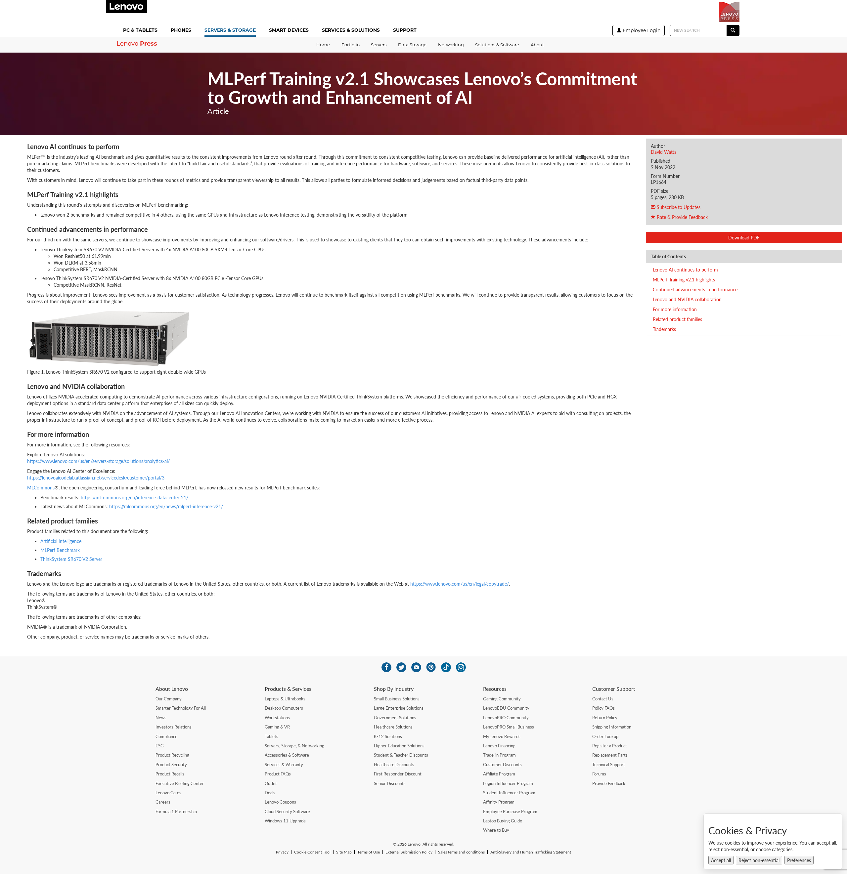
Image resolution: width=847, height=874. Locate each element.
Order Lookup (605, 736)
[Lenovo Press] (729, 12)
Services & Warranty (284, 765)
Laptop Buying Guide (502, 821)
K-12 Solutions (388, 736)
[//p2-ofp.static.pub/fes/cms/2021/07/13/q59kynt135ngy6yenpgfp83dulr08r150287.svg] (401, 667)
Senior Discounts (390, 783)
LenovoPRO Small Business (508, 727)
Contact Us (602, 699)
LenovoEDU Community (506, 708)
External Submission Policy (408, 852)
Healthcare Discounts (394, 765)
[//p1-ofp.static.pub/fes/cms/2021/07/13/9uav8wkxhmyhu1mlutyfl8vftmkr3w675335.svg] (416, 667)
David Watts (663, 151)
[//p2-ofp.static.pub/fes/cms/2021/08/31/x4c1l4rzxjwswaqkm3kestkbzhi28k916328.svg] (431, 667)
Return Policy (604, 718)
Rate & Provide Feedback (681, 217)
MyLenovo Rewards (501, 736)
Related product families (677, 319)
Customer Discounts (502, 765)
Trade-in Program (499, 755)
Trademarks (664, 329)
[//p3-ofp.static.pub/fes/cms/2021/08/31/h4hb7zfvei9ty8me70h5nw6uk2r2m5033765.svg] (461, 667)
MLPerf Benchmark (60, 550)
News (161, 718)
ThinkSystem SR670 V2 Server (71, 559)
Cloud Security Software (287, 811)
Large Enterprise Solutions (399, 708)
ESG (160, 746)
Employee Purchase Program (510, 811)
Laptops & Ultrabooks (285, 699)
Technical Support (608, 765)
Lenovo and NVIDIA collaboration (687, 299)
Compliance (166, 736)
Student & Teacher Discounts (401, 755)
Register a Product (609, 746)
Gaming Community (502, 699)
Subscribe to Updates (677, 207)
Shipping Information (611, 727)
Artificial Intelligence (60, 541)
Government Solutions (395, 718)
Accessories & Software (287, 755)
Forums (599, 774)
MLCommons (41, 487)
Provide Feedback (608, 783)
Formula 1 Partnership (176, 811)
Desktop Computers (284, 708)
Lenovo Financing (499, 746)
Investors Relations (174, 727)
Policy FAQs (603, 708)
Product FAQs (278, 774)
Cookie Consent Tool (312, 852)
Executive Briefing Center (180, 783)
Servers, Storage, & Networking (294, 746)
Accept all (721, 860)
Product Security (171, 765)
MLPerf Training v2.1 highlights (684, 279)
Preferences (799, 860)
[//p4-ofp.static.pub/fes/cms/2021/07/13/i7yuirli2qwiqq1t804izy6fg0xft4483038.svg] (386, 667)
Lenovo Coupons (280, 802)
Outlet (271, 783)
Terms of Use (368, 852)
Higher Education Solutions (399, 746)
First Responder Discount (398, 774)
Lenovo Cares (168, 793)
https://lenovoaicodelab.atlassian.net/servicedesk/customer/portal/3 (95, 477)
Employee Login (640, 30)
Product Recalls (170, 774)
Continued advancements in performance (695, 289)
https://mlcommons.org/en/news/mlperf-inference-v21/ (166, 506)
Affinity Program (498, 802)
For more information (675, 309)
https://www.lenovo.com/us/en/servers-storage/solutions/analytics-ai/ (98, 461)
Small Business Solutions (397, 699)
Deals (270, 793)
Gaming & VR (277, 727)
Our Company (169, 699)
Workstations (277, 718)
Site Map (344, 852)
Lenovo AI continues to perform (685, 269)
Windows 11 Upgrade (285, 821)
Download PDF (744, 237)
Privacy (282, 852)
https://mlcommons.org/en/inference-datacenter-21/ (134, 497)
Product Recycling (172, 755)
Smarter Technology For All (181, 708)
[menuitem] (141, 30)
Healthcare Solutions (393, 727)
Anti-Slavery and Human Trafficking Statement (530, 852)
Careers (163, 802)
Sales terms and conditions (461, 852)
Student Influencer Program (509, 793)
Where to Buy (496, 830)
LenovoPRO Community (506, 718)
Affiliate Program (499, 774)
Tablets (271, 736)
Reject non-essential (759, 860)
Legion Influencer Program (508, 783)
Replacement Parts (610, 755)
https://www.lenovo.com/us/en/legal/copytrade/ (459, 583)
